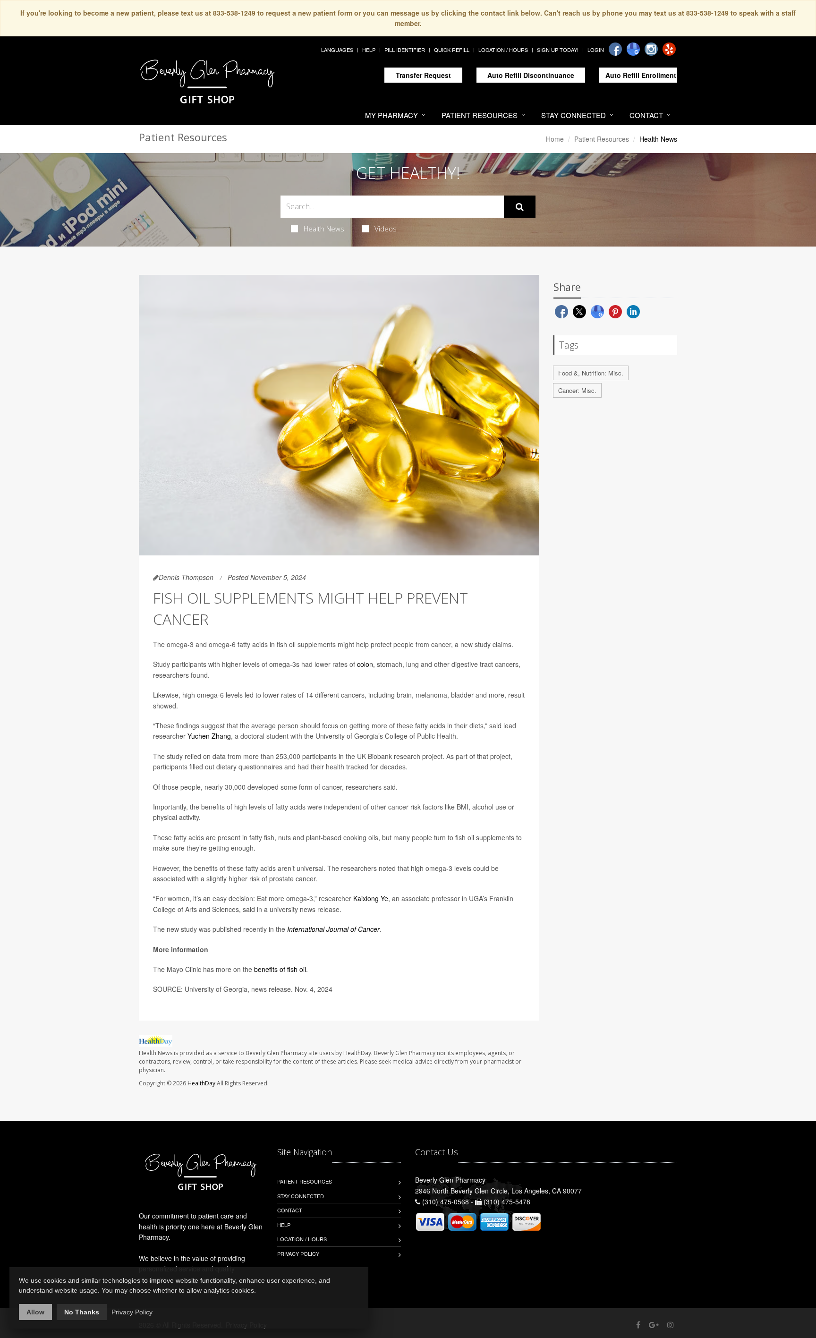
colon (365, 664)
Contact (646, 115)
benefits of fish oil (280, 969)
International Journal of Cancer (333, 929)
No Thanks (81, 1312)
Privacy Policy (298, 1253)
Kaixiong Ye (370, 898)
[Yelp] (669, 49)
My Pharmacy (391, 115)
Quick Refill (451, 49)
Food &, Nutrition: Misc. (590, 372)
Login (595, 49)
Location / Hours (503, 49)
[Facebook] (615, 49)
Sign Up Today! (557, 49)
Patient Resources (480, 115)
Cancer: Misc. (577, 390)
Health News (324, 228)
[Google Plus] (654, 1324)
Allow (35, 1312)
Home (555, 139)
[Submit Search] (520, 207)
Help (368, 49)
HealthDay (201, 1083)
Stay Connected (573, 115)
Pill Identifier (404, 49)
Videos (385, 228)
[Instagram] (651, 49)
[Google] (633, 49)
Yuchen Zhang (209, 736)
